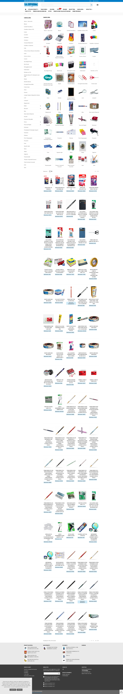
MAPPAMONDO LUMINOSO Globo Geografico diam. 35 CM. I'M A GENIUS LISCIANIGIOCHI (94, 537)
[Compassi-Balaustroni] (83, 37)
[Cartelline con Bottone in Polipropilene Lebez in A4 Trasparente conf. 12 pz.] (48, 527)
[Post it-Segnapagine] (83, 132)
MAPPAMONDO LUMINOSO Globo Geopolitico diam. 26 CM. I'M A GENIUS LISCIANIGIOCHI (48, 565)
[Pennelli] (48, 119)
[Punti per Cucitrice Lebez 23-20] (48, 399)
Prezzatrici (26, 140)
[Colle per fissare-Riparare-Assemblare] (59, 50)
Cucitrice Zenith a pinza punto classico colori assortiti (60, 271)
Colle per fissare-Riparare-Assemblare (32, 50)
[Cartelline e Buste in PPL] (83, 24)
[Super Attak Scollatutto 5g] (82, 180)
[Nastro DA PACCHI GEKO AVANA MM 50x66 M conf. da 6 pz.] (82, 346)
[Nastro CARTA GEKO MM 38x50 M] (94, 346)
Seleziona (45, 171)
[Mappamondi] (48, 106)
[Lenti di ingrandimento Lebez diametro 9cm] (60, 399)
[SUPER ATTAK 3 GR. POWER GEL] (48, 180)
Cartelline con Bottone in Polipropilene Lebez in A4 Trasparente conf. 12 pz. (48, 537)
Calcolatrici (26, 37)
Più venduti (64, 645)
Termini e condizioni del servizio (30, 669)
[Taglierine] (94, 146)
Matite (25, 105)
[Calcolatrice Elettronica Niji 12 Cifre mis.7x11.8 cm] (82, 233)
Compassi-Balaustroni (28, 42)
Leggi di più (13, 689)
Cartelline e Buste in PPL (29, 29)
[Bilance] (59, 24)
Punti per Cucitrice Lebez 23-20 (48, 407)
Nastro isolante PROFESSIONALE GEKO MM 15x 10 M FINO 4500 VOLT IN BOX (48, 382)
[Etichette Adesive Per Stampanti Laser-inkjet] (48, 77)
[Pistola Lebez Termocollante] (71, 527)
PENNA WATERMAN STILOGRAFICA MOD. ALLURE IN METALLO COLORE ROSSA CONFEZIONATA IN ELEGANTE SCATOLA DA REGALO (71, 628)
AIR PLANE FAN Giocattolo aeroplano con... (33, 660)
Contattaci (26, 672)
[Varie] (94, 159)
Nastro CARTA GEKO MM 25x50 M (48, 353)
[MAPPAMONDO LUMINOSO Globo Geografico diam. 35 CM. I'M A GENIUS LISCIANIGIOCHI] (94, 527)
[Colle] (48, 50)
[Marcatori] (71, 106)
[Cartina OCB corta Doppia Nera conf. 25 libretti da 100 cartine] (63, 660)
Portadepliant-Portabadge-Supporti (31, 130)
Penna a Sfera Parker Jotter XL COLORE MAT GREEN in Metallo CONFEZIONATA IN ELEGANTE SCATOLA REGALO (82, 596)
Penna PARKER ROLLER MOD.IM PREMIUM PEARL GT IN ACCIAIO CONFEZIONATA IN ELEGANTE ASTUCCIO (71, 409)
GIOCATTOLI (89, 9)
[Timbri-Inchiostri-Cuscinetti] (71, 159)
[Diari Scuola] (59, 64)
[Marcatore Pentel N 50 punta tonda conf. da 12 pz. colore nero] (71, 204)
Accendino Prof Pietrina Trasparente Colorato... (52, 648)
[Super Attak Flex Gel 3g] (71, 180)
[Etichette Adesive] (71, 77)
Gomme (25, 92)
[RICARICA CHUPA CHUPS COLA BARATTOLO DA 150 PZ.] (25, 652)
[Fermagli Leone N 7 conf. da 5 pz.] (82, 373)
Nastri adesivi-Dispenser (29, 113)
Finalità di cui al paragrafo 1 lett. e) (49, 684)
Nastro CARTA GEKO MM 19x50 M (94, 327)
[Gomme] (59, 92)
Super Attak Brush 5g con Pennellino (59, 188)
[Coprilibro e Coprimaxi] (94, 37)
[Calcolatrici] (59, 37)
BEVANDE (65, 9)
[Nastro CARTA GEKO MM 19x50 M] (94, 319)
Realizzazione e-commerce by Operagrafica (33, 692)
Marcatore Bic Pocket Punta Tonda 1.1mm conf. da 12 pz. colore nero (94, 301)
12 (95, 640)
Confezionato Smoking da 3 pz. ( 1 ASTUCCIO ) (72, 652)
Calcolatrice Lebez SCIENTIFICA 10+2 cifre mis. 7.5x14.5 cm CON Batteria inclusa (93, 505)
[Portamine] (59, 132)
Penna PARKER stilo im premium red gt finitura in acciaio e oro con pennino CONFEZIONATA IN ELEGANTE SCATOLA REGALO (71, 442)
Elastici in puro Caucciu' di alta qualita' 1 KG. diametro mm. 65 (59, 355)
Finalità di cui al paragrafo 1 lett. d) (49, 683)
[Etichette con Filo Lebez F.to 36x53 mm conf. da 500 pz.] (48, 262)
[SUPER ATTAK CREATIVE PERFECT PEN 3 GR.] (94, 180)
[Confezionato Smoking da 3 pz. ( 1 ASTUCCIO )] (63, 652)
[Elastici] (59, 77)
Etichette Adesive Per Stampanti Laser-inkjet (32, 75)
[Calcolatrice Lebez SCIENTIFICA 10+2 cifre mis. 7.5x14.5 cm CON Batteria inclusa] (94, 496)
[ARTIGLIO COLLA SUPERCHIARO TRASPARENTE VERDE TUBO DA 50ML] (94, 616)
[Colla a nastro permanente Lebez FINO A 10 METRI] (71, 346)
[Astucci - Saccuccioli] (48, 24)
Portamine (26, 132)
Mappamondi (26, 103)
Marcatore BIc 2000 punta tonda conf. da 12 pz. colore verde (82, 328)
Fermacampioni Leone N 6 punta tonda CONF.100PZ (48, 328)
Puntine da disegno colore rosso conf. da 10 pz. (71, 381)
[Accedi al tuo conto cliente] (97, 4)
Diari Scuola (26, 64)
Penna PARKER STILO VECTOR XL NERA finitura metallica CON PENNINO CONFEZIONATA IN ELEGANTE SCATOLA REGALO (60, 475)
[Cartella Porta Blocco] (71, 24)
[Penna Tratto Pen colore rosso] (71, 292)
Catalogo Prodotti (33, 9)
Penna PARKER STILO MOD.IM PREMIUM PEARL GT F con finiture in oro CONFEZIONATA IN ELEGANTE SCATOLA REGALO (93, 474)
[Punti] (48, 146)
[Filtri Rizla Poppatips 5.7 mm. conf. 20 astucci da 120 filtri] (63, 648)
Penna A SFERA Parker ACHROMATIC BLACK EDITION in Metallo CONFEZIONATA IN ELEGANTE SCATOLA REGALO (48, 596)
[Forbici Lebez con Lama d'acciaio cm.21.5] (94, 233)
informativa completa (6, 685)
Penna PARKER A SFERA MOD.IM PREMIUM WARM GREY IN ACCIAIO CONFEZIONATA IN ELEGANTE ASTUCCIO (82, 409)
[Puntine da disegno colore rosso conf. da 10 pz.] (71, 373)
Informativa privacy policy (29, 675)
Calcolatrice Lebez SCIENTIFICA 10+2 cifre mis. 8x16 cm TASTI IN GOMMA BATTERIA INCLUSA (93, 214)
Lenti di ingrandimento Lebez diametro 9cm (59, 408)
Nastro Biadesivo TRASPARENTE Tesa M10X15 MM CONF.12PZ (59, 564)
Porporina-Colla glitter (28, 119)
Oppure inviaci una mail (86, 673)
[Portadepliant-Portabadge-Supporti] (48, 132)
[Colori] (71, 50)
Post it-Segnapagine (28, 138)
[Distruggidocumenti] (71, 64)
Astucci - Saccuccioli (28, 21)
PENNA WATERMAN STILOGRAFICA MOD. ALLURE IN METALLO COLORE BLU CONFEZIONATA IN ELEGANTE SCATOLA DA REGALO (59, 628)
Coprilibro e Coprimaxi (28, 45)
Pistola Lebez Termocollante (71, 535)
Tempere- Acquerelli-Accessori (30, 159)
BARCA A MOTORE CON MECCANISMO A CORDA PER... (33, 656)
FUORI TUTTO (28, 11)
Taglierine (26, 154)
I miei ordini (26, 674)
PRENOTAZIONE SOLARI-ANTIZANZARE (62, 11)
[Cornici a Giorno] (83, 50)
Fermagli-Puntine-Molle (29, 84)
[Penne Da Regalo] (83, 119)
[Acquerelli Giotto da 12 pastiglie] (82, 527)
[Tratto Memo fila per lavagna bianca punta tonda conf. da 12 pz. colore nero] (82, 292)
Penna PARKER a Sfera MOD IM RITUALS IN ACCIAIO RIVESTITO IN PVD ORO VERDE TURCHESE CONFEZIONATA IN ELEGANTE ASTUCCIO (59, 507)
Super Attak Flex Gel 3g (71, 188)
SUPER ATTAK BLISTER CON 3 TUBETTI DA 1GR (48, 212)
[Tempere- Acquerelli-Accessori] (59, 159)
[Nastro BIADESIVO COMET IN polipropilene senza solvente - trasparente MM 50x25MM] (94, 262)
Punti (25, 143)
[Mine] (83, 106)
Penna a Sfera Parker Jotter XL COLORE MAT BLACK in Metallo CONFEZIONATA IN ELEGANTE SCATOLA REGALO (82, 627)
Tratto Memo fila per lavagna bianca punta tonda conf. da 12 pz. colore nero (82, 301)
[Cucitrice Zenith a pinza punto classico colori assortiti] (60, 262)
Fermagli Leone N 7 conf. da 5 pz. (82, 380)
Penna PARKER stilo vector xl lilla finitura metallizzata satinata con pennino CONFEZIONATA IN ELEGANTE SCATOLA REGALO (82, 442)
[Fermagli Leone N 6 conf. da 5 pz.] (94, 373)
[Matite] (59, 106)
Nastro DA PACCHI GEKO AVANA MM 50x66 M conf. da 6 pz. (82, 354)
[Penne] (71, 119)
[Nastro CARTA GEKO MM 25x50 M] (48, 346)
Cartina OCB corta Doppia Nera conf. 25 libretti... (72, 660)
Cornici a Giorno (27, 56)
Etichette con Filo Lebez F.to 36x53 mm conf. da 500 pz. (48, 271)
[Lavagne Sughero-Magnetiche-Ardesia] (71, 92)
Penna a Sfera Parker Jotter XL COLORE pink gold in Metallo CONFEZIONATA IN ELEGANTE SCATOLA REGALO (71, 566)
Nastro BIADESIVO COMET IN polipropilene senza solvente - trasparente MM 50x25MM (93, 273)
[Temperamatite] (48, 159)
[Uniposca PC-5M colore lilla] (60, 373)
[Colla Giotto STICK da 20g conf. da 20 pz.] (60, 292)
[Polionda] (71, 132)
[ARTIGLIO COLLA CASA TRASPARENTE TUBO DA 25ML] (60, 319)
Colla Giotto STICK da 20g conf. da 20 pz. (59, 300)
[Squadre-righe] (59, 146)
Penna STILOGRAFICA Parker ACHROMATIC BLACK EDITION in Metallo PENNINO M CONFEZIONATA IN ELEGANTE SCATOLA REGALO (71, 596)
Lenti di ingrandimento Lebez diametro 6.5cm (59, 536)
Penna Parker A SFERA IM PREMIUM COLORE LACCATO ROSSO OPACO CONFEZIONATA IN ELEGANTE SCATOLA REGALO (82, 566)
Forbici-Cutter (27, 87)
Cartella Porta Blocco (28, 26)
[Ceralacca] (71, 37)
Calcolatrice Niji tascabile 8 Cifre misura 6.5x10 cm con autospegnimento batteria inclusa (71, 242)
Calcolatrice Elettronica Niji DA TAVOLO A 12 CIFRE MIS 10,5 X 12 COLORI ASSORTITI (82, 214)
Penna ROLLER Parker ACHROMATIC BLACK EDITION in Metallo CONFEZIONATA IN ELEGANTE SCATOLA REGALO (59, 596)
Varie (25, 167)
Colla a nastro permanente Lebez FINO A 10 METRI (71, 354)
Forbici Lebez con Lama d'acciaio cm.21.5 (94, 240)
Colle (25, 48)
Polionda (26, 135)
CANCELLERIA (80, 9)
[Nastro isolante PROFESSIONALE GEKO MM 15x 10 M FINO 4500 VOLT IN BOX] (48, 373)
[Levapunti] (94, 92)
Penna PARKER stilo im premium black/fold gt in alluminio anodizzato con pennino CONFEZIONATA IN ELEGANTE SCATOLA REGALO (59, 443)
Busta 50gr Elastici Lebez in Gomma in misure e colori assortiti (71, 505)
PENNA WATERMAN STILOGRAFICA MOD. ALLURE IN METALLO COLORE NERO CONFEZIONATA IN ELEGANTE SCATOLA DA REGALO (48, 628)
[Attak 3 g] (63, 656)
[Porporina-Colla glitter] (59, 119)
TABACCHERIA (44, 9)
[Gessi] (48, 92)
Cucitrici (25, 58)
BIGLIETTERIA (72, 9)
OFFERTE (59, 9)
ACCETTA (19, 689)
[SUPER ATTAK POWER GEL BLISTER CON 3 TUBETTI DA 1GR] (60, 204)
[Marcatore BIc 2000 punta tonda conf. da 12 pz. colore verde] (82, 319)
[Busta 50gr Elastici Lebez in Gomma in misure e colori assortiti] (71, 496)
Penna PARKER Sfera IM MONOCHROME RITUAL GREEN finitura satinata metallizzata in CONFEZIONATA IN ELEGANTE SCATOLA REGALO (93, 443)
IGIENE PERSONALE (77, 11)
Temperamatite (27, 156)
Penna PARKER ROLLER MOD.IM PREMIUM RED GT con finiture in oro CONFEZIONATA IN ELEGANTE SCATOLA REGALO (48, 506)
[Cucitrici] (94, 50)
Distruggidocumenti (28, 66)
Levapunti (26, 100)
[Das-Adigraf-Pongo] (48, 64)
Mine (25, 111)
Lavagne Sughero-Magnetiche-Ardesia (32, 95)
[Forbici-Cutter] (94, 77)
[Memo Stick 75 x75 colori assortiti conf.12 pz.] (71, 262)
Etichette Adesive (27, 81)
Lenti (25, 97)
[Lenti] (83, 92)
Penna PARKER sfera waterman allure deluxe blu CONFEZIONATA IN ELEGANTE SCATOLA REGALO (48, 441)
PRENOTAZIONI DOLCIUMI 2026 (39, 11)
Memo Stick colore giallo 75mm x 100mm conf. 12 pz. (82, 271)
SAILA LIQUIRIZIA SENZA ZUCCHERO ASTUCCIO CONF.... (33, 648)
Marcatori (26, 108)
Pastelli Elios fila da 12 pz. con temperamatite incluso (71, 328)
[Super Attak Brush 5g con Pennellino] (60, 180)
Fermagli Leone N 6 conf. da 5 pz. (94, 380)
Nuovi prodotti (46, 645)
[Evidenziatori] (83, 64)
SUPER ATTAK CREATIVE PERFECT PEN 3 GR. (93, 188)
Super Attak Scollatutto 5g (82, 188)
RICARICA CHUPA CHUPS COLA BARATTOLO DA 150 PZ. (33, 652)
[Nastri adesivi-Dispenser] (94, 106)
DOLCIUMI (52, 9)
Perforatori (26, 127)
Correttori (26, 34)
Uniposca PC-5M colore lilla (59, 380)
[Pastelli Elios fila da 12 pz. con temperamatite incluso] (71, 319)
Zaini (25, 164)
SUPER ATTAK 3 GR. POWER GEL (48, 188)
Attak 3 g (68, 655)
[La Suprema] (31, 5)
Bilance (25, 24)
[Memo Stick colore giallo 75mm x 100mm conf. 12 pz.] (82, 262)
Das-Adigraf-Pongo (28, 61)
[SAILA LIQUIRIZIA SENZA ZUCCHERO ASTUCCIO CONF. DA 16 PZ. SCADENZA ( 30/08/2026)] (25, 648)
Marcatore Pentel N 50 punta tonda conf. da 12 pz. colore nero (71, 213)
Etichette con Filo (27, 72)
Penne (25, 121)
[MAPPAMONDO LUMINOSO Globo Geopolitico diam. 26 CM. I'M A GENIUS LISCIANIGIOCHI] (48, 555)
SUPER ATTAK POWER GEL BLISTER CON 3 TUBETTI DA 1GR (60, 213)
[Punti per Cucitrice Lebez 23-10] (82, 496)
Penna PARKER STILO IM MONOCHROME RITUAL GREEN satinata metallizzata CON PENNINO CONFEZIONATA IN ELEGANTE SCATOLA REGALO (48, 475)
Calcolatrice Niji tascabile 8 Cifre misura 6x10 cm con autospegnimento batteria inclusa (60, 242)
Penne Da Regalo (27, 124)
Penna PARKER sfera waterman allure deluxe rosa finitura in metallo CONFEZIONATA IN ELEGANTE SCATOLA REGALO (93, 411)
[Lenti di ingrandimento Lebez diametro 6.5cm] (60, 527)
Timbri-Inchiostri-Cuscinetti (29, 162)
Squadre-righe (27, 146)
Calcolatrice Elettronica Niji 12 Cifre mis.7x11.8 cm (82, 241)
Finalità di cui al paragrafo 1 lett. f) (49, 686)
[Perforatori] (94, 119)
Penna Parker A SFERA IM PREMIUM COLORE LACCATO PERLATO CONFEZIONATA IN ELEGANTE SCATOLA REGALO (93, 566)
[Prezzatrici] (94, 132)
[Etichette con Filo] (94, 64)
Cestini (25, 32)
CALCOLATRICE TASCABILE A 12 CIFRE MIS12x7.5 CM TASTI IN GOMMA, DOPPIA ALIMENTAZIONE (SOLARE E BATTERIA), (48, 243)
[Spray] (71, 146)
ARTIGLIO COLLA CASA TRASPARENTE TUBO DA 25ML (59, 328)
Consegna (26, 670)
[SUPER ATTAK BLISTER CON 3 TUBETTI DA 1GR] (48, 204)
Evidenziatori (26, 69)
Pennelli (25, 116)
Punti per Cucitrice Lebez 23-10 (82, 503)
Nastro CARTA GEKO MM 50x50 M (48, 300)
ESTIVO (50, 11)
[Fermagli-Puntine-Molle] (83, 77)
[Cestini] (94, 24)
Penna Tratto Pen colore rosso (71, 300)
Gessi (25, 89)
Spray (25, 148)
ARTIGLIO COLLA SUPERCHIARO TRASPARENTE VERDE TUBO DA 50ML (94, 625)
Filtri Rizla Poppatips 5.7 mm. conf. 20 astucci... (72, 648)
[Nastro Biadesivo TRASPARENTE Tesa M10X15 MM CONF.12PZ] (60, 555)
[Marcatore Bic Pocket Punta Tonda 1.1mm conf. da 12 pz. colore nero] (94, 292)
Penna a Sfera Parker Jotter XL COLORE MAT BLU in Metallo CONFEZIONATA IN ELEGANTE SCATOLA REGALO (93, 596)
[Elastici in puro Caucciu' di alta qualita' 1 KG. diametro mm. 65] (60, 346)
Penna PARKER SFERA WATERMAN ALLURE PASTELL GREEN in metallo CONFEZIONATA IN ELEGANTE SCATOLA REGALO (71, 475)
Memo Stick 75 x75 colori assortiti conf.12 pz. (71, 271)
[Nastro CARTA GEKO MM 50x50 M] (48, 292)
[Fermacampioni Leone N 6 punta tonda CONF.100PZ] (48, 319)
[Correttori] (48, 37)
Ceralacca (26, 40)
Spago (25, 151)
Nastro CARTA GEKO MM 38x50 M (94, 353)
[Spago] (83, 146)
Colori (25, 53)
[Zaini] (83, 159)
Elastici (25, 79)
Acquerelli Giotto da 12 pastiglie (82, 535)
